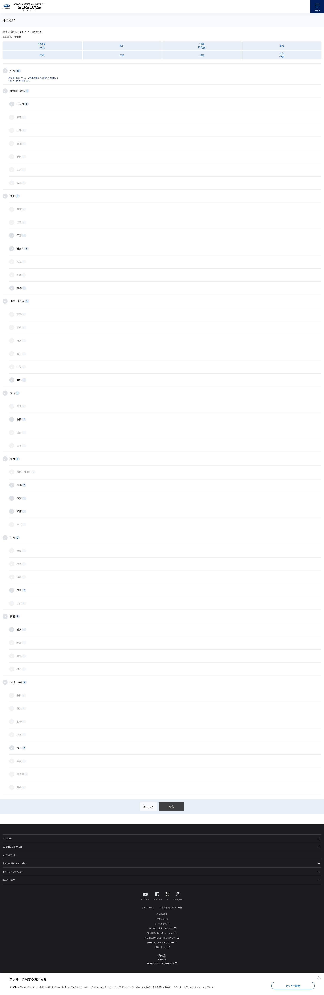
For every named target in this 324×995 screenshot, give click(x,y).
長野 (21, 380)
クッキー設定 (293, 985)
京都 (21, 485)
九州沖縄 (281, 55)
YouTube (145, 899)
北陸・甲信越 (19, 301)
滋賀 (21, 498)
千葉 (21, 235)
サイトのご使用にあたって (160, 928)
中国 (122, 55)
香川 (21, 629)
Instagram (178, 899)
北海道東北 (42, 46)
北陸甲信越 (202, 46)
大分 (21, 748)
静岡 (21, 419)
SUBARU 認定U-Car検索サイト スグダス (30, 7)
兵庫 (21, 511)
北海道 (22, 104)
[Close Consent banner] (319, 977)
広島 (21, 590)
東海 (281, 45)
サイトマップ (148, 907)
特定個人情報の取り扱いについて (161, 938)
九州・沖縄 (17, 682)
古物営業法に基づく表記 (170, 907)
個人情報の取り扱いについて (161, 933)
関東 (122, 45)
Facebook (157, 899)
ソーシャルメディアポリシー (161, 942)
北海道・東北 (19, 91)
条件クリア (148, 807)
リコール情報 (160, 924)
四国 (201, 55)
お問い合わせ (160, 947)
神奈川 (22, 248)
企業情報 (160, 919)
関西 (42, 55)
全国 (14, 70)
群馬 (21, 288)
